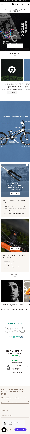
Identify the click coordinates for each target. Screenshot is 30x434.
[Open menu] (3, 4)
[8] (27, 139)
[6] (23, 125)
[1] (25, 134)
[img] (15, 355)
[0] (23, 124)
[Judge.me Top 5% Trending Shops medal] (22, 330)
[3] (11, 131)
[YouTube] (10, 430)
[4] (12, 137)
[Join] (27, 402)
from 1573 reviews (14, 357)
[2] (15, 140)
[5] (23, 143)
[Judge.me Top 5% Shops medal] (15, 330)
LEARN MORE (12, 92)
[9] (22, 122)
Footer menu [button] (5, 410)
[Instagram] (7, 430)
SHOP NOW (15, 45)
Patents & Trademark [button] (7, 415)
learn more (15, 193)
